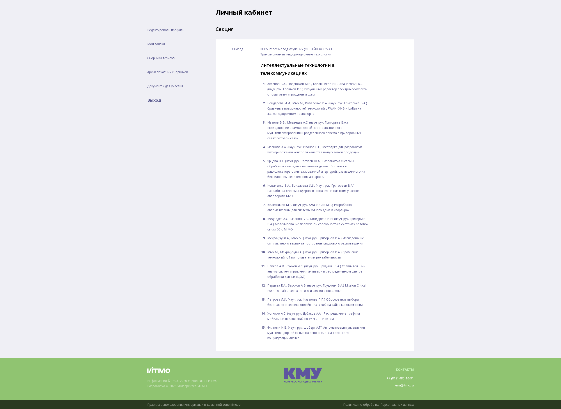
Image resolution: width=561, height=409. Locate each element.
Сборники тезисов (161, 58)
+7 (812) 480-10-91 (400, 378)
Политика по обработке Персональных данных (378, 404)
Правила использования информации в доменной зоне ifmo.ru (194, 404)
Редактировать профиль (165, 30)
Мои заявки (156, 44)
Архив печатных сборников (167, 72)
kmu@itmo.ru (404, 385)
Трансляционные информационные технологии (295, 54)
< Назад (237, 49)
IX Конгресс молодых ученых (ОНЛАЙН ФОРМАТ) (297, 49)
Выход (154, 100)
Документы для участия (165, 86)
